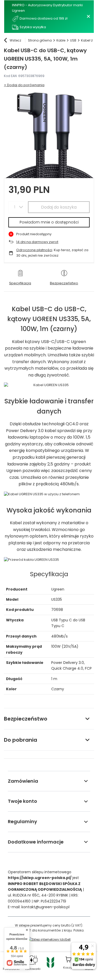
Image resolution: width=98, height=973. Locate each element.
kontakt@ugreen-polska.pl (45, 907)
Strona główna (40, 40)
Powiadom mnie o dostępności (49, 222)
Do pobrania (20, 740)
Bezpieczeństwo (25, 718)
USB (73, 40)
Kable (60, 40)
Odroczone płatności (34, 249)
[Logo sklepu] (50, 962)
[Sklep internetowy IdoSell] (49, 939)
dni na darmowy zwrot (37, 241)
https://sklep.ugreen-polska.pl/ (39, 877)
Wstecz (15, 40)
